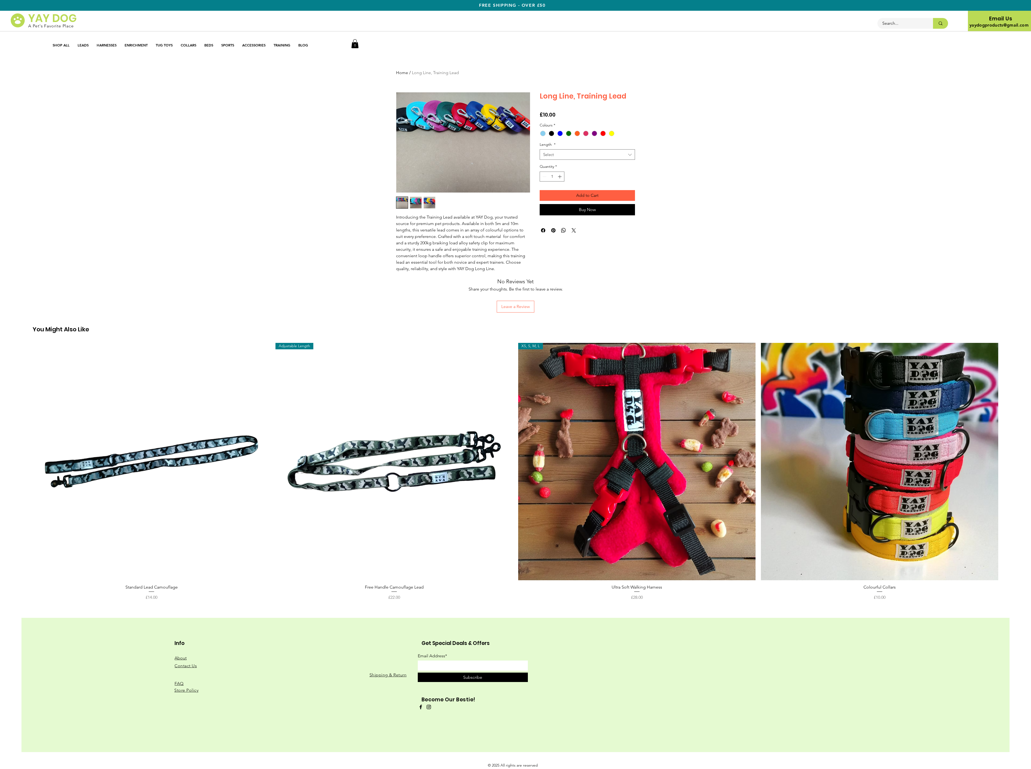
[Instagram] (429, 707)
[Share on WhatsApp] (563, 230)
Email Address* (432, 656)
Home (402, 72)
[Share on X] (574, 230)
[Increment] (560, 176)
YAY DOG (52, 18)
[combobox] (587, 154)
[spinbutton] (552, 176)
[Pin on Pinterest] (553, 230)
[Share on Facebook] (543, 230)
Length (548, 144)
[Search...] (940, 23)
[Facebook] (421, 707)
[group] (515, 472)
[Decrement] (543, 176)
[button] (355, 43)
